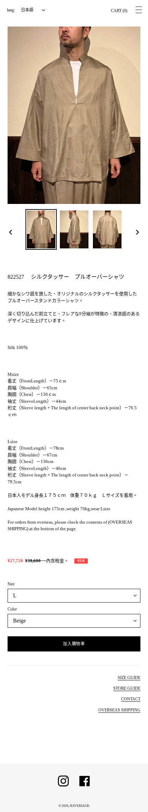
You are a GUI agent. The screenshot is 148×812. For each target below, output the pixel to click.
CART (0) (119, 10)
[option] (41, 229)
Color (12, 609)
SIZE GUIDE (129, 677)
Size (11, 584)
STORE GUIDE (126, 688)
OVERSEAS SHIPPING (119, 710)
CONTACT (130, 699)
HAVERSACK (79, 806)
